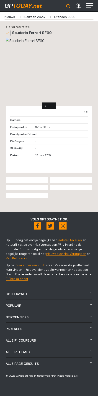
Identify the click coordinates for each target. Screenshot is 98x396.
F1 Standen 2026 (62, 17)
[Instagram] (63, 226)
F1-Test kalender (17, 279)
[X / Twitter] (50, 226)
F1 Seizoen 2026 (33, 17)
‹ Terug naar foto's (18, 26)
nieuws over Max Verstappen (66, 253)
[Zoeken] (68, 6)
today (23, 5)
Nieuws (10, 17)
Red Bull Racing (17, 258)
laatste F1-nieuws (69, 240)
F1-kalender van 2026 (30, 265)
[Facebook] (37, 226)
